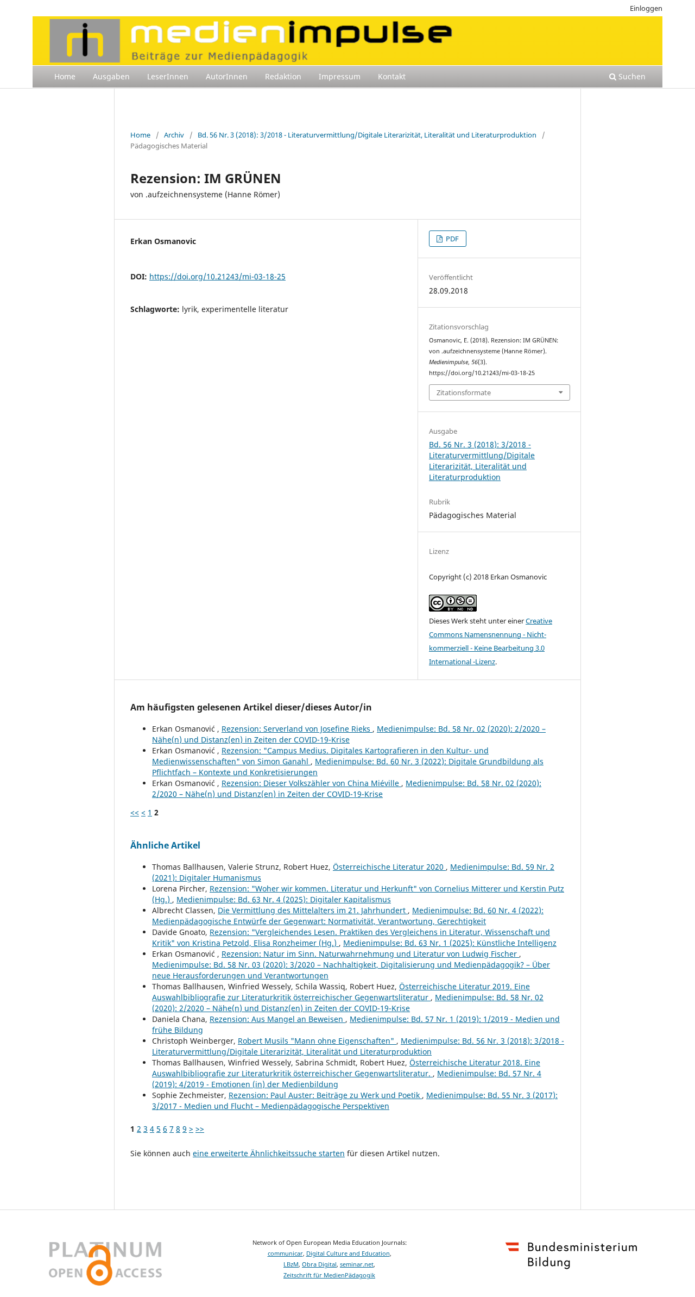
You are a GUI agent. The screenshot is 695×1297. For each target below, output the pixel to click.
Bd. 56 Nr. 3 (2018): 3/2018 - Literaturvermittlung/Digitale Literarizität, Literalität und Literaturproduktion (367, 135)
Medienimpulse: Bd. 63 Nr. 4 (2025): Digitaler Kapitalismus (283, 899)
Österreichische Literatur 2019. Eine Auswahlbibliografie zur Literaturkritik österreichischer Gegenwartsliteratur (341, 991)
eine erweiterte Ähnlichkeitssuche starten (269, 1153)
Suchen (631, 76)
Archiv (174, 135)
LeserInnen (167, 76)
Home (64, 76)
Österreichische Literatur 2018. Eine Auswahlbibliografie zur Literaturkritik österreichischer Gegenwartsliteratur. (346, 1067)
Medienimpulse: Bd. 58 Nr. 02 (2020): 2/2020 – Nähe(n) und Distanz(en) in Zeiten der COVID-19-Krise (349, 734)
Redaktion (283, 76)
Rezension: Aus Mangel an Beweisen (277, 1019)
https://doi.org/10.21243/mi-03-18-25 (217, 276)
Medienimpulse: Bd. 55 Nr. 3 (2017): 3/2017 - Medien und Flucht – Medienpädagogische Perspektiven (355, 1100)
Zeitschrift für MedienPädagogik (329, 1275)
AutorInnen (227, 76)
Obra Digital (319, 1264)
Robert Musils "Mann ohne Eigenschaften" (317, 1041)
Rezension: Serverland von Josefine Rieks (297, 729)
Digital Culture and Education (348, 1253)
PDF (451, 239)
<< (134, 812)
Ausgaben (111, 76)
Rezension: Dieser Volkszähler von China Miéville (311, 783)
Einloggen (646, 8)
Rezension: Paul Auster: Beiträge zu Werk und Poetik (325, 1095)
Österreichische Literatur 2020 (389, 867)
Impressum (340, 76)
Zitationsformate (464, 392)
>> (199, 1129)
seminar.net (357, 1264)
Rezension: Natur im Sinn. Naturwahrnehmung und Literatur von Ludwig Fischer (370, 954)
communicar (285, 1253)
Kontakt (392, 76)
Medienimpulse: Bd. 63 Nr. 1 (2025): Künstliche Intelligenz (450, 943)
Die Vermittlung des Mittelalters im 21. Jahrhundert (313, 910)
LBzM (291, 1264)
